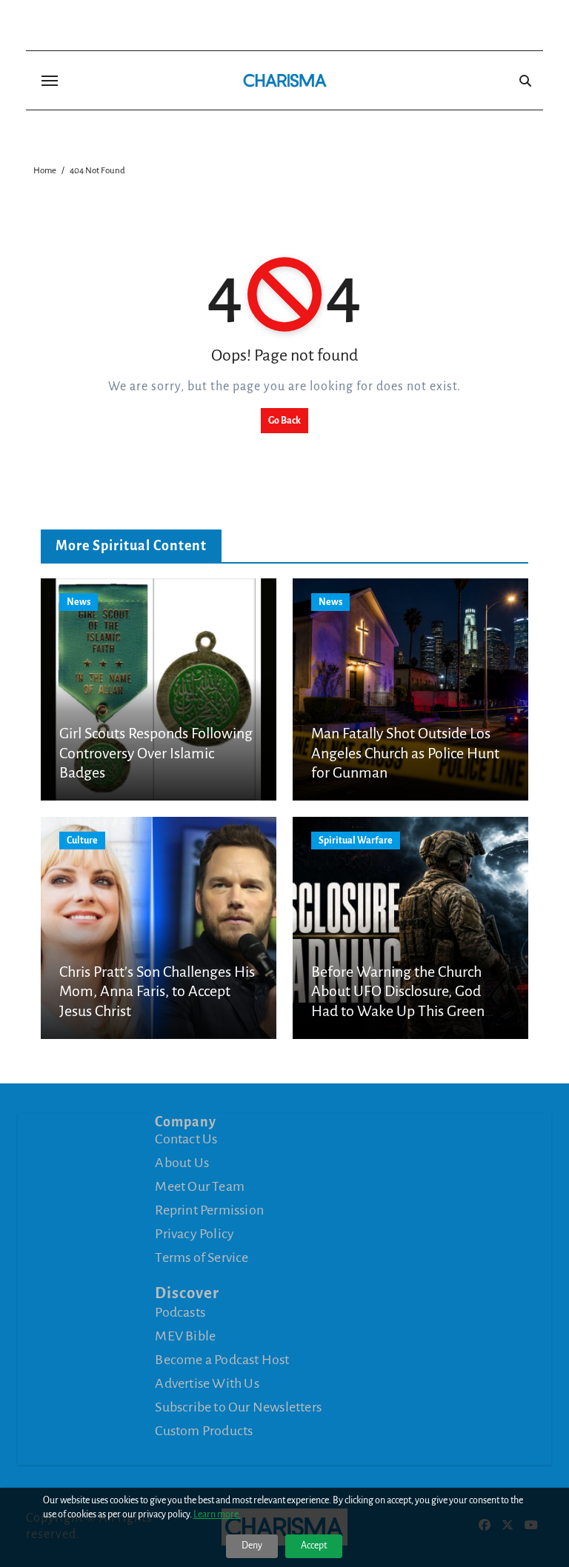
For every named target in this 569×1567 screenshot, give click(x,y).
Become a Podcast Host (222, 1359)
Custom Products (204, 1430)
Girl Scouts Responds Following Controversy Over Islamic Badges (156, 753)
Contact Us (186, 1139)
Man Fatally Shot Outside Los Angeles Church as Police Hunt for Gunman (405, 753)
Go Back (284, 420)
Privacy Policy (194, 1233)
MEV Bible (185, 1336)
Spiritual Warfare (356, 840)
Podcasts (180, 1312)
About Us (182, 1162)
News (78, 602)
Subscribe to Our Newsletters (238, 1407)
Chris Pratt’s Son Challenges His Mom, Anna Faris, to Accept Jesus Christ (157, 991)
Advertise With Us (207, 1383)
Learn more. (217, 1514)
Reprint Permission (209, 1210)
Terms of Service (201, 1257)
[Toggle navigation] (49, 80)
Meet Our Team (199, 1186)
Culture (82, 840)
